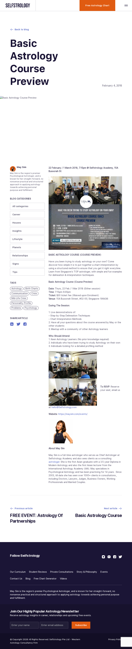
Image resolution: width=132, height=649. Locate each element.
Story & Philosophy (87, 572)
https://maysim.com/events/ (73, 414)
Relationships (20, 255)
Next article (110, 508)
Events (104, 572)
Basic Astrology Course (98, 515)
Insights (17, 231)
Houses (16, 222)
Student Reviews (38, 572)
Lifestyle (17, 239)
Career (16, 214)
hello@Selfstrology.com (64, 407)
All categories (20, 206)
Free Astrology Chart (97, 5)
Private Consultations (61, 572)
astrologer (54, 462)
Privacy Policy (115, 639)
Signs (15, 263)
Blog (28, 578)
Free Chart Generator (45, 578)
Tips (14, 272)
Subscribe (81, 625)
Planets (16, 247)
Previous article (24, 508)
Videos (63, 578)
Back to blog (22, 29)
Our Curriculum (18, 572)
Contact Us (16, 578)
